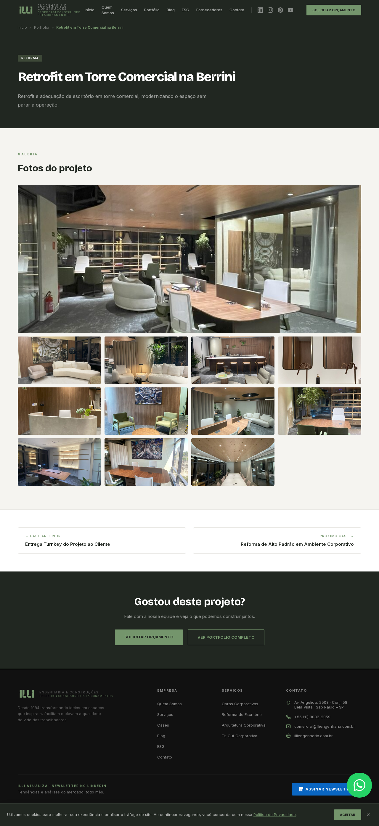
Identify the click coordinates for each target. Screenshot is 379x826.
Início (89, 9)
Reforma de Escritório (242, 714)
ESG (185, 9)
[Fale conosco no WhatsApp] (359, 785)
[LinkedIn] (260, 10)
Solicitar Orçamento (333, 10)
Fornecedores (209, 9)
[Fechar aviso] (368, 814)
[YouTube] (290, 10)
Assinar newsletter (330, 789)
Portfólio (152, 9)
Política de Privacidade (274, 814)
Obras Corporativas (240, 703)
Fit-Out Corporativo (239, 735)
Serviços (129, 9)
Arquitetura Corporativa (244, 725)
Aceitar (347, 815)
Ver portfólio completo (226, 637)
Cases (163, 725)
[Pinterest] (280, 10)
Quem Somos (108, 10)
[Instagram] (270, 10)
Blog (171, 9)
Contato (236, 9)
